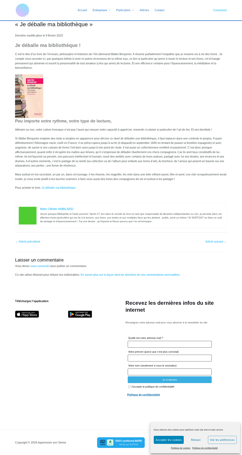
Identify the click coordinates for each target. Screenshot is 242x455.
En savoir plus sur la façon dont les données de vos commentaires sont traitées (130, 274)
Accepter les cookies (169, 439)
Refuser (196, 439)
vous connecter (40, 266)
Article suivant (216, 241)
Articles (144, 10)
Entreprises (100, 10)
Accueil (82, 10)
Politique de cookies (180, 448)
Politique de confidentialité (205, 448)
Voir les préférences (222, 439)
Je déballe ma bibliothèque (59, 187)
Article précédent (27, 241)
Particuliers (123, 10)
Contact (159, 10)
